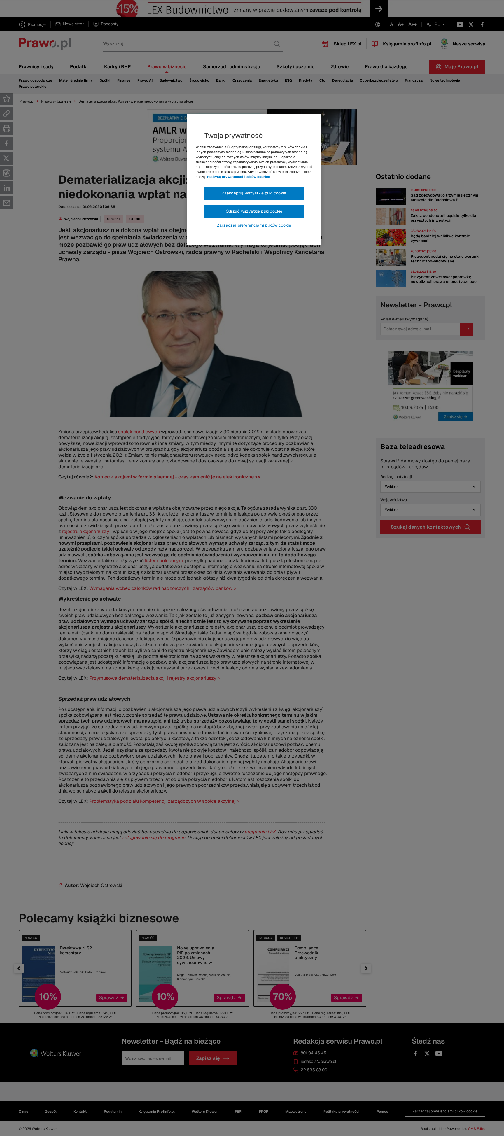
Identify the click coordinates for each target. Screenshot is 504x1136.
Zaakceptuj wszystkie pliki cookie (254, 193)
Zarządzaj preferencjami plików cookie (254, 225)
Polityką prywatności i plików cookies (238, 177)
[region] (254, 180)
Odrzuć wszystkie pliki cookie (254, 211)
